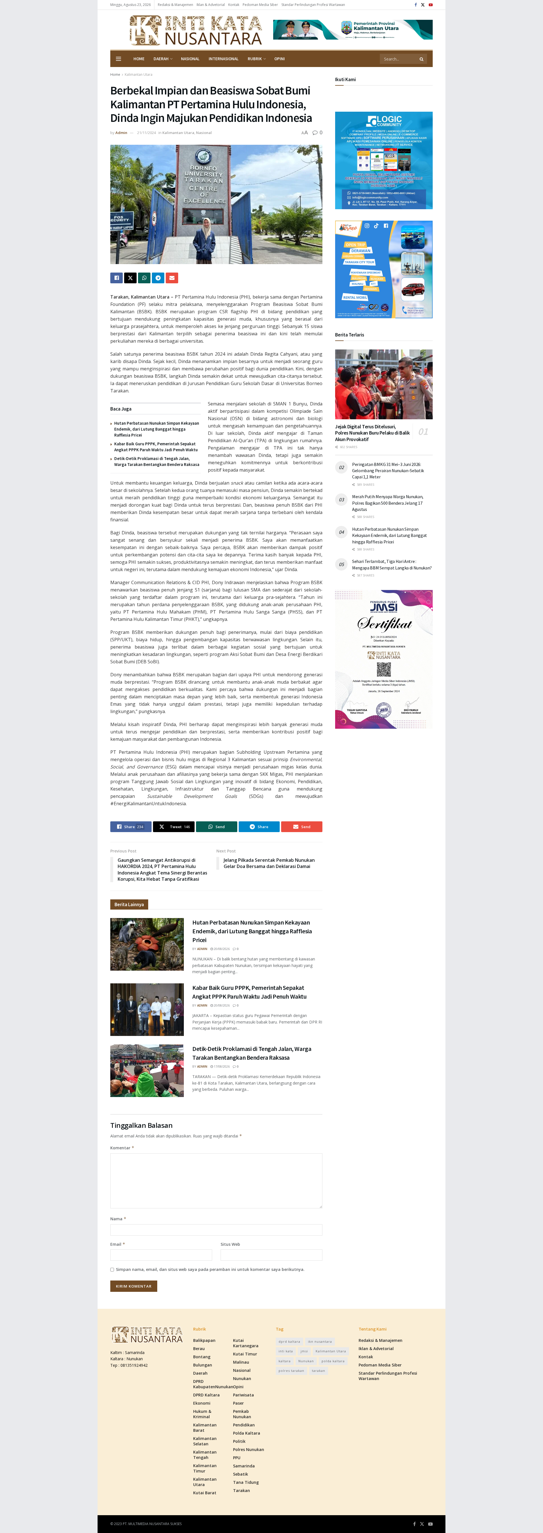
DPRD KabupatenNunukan (213, 1384)
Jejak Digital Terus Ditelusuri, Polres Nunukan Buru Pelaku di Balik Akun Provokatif (372, 432)
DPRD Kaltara (206, 1395)
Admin (121, 132)
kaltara (285, 1361)
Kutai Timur (245, 1354)
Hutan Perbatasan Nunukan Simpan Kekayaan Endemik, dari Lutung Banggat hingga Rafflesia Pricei (156, 429)
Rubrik (255, 58)
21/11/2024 (146, 132)
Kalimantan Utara (138, 74)
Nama (118, 1218)
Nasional (190, 58)
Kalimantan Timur (205, 1468)
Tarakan (241, 1490)
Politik (239, 1441)
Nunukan (242, 1378)
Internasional (224, 58)
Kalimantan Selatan (205, 1441)
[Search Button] (422, 59)
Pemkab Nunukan (242, 1414)
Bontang (201, 1356)
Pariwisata (243, 1395)
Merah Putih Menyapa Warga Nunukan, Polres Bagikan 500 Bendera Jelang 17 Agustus (387, 503)
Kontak (233, 4)
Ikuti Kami (345, 79)
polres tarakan (291, 1370)
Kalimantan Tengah (205, 1454)
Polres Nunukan (248, 1449)
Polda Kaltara (246, 1433)
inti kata (286, 1351)
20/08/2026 (221, 949)
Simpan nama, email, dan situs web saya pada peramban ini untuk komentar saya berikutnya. (210, 1269)
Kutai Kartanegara (245, 1343)
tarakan (318, 1370)
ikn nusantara (320, 1341)
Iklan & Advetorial (211, 4)
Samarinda (244, 1466)
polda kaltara (333, 1361)
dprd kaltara (289, 1341)
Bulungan (202, 1365)
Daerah (161, 58)
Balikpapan (204, 1340)
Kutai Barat (204, 1492)
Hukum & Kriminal (202, 1414)
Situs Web (230, 1244)
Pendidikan (244, 1425)
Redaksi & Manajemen (175, 4)
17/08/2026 (221, 1066)
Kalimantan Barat (205, 1427)
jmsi (304, 1351)
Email (117, 1244)
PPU (236, 1457)
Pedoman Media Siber (260, 4)
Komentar (122, 1147)
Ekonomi (201, 1403)
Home (139, 58)
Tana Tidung (246, 1482)
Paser (238, 1403)
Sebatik (240, 1474)
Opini (279, 58)
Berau (199, 1348)
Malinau (241, 1362)
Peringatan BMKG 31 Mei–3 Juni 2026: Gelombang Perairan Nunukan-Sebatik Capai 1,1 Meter (388, 470)
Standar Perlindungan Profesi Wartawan (313, 4)
